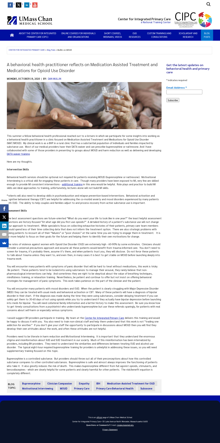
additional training (72, 184)
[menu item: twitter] (18, 5)
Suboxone (146, 388)
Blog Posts (207, 35)
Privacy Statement (110, 429)
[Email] (4, 234)
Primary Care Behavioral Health (115, 388)
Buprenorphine (31, 383)
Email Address (176, 87)
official (99, 417)
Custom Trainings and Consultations (159, 35)
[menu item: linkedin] (26, 5)
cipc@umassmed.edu (125, 425)
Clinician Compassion (59, 383)
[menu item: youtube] (34, 5)
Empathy (84, 383)
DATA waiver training (18, 153)
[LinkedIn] (4, 226)
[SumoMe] (4, 243)
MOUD (63, 388)
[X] (4, 217)
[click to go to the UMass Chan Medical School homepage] (30, 20)
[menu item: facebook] (10, 5)
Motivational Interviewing (37, 388)
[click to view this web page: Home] (12, 35)
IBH (98, 383)
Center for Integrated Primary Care (104, 317)
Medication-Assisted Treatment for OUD (131, 383)
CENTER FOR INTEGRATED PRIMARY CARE (27, 50)
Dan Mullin (54, 78)
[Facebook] (4, 208)
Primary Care (81, 388)
